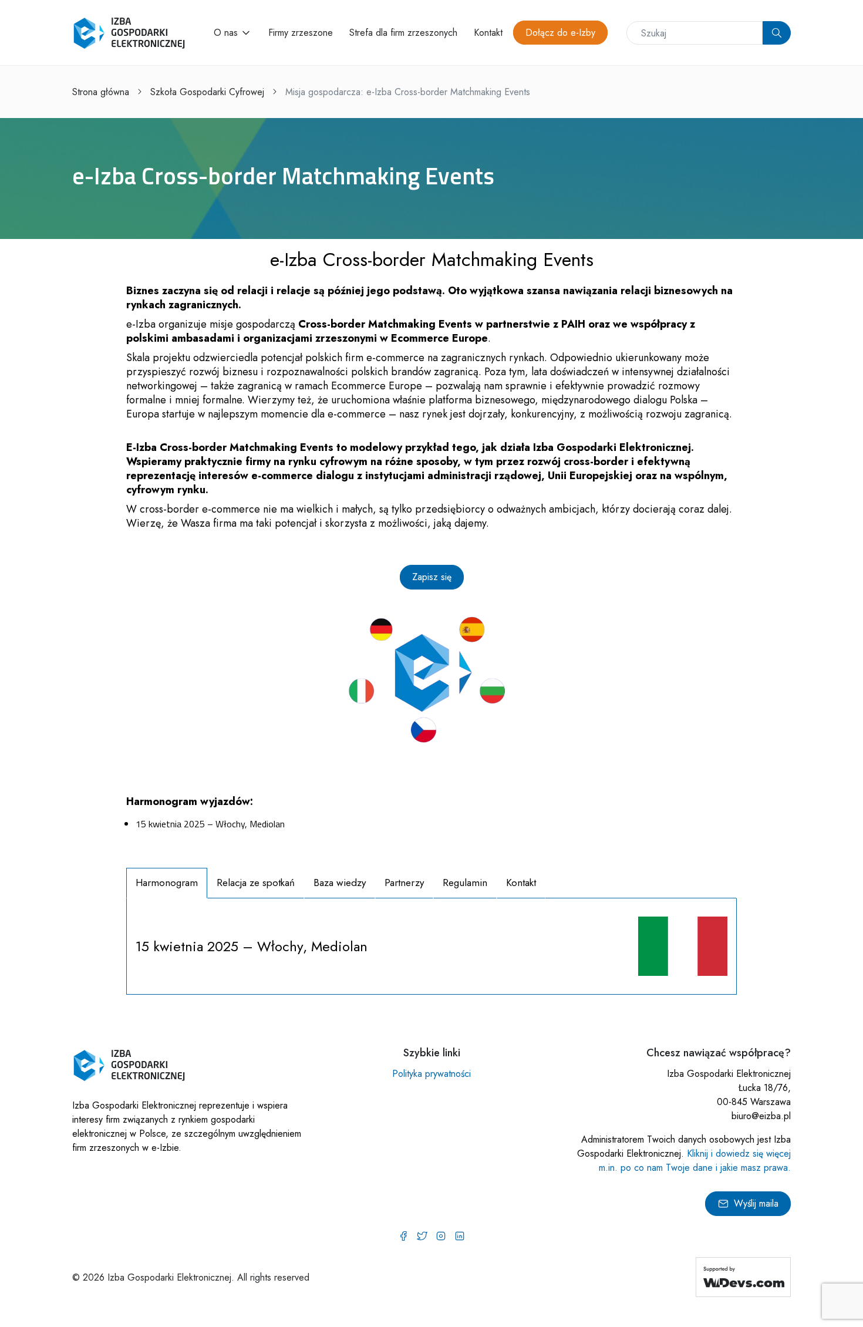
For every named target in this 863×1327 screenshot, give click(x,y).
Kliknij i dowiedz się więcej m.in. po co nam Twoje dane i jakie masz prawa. (695, 1160)
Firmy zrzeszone (300, 32)
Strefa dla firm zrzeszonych (403, 32)
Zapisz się (431, 577)
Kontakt (488, 32)
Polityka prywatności (431, 1073)
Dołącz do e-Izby (560, 32)
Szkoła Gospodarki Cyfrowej (207, 92)
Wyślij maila (756, 1203)
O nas (226, 32)
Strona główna (100, 92)
